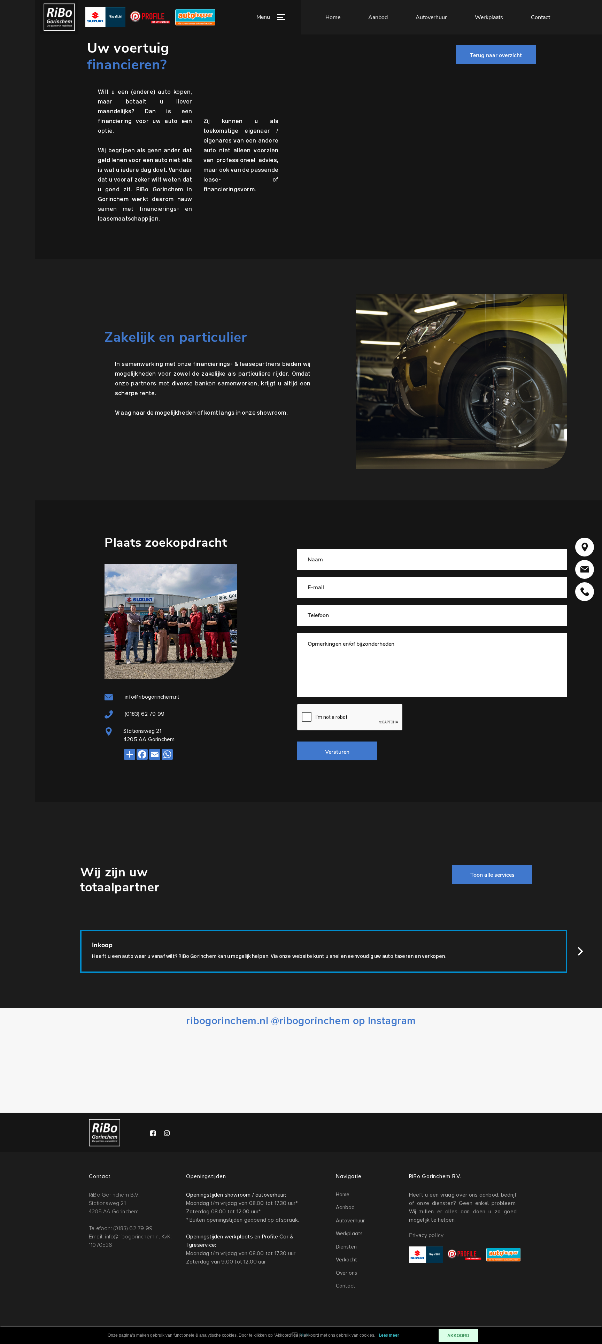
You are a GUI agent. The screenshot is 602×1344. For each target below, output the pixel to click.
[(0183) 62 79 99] (584, 591)
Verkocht (346, 1260)
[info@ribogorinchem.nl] (584, 569)
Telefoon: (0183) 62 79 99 (121, 1228)
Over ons (346, 1273)
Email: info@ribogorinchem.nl (124, 1236)
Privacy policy (426, 1235)
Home (332, 17)
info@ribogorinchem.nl (151, 696)
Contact (540, 17)
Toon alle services (492, 875)
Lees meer (389, 1335)
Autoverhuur (431, 17)
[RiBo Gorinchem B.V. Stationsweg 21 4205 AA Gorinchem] (584, 547)
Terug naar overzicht (496, 55)
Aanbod (378, 17)
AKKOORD (458, 1335)
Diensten (346, 1247)
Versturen (337, 752)
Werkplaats (489, 17)
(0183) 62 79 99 (143, 714)
